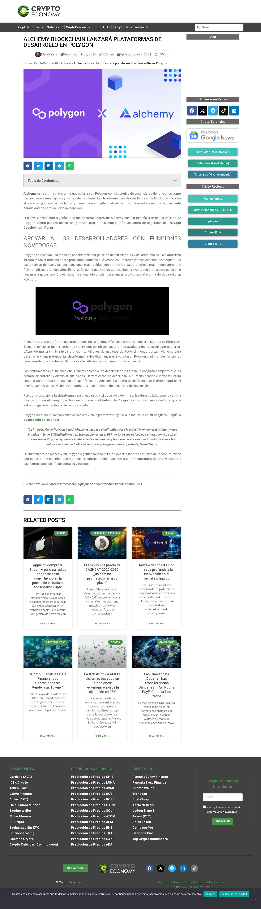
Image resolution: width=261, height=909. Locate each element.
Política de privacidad (234, 893)
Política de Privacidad (173, 882)
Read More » (47, 623)
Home (28, 63)
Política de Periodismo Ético (192, 887)
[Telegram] (213, 110)
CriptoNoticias (29, 27)
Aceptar (210, 893)
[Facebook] (192, 110)
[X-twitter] (202, 110)
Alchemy (30, 193)
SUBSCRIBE (222, 821)
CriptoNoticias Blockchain (52, 63)
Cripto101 (100, 27)
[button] (28, 166)
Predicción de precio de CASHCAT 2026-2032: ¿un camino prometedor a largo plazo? (102, 574)
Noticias (53, 27)
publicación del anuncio (41, 420)
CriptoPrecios (76, 27)
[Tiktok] (223, 110)
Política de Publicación (209, 882)
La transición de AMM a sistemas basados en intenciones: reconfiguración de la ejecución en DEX (102, 683)
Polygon (159, 381)
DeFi (138, 484)
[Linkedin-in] (183, 868)
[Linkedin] (234, 110)
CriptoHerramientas (129, 27)
